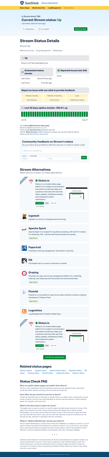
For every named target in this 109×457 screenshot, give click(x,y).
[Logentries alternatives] (24, 311)
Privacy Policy (60, 454)
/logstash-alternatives (30, 213)
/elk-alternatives (28, 257)
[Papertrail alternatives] (24, 248)
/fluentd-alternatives (30, 289)
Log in (24, 156)
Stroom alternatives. (41, 134)
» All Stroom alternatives (54, 357)
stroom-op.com (41, 128)
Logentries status (63, 373)
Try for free (39, 203)
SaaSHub (52, 454)
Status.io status (26, 370)
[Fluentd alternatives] (24, 292)
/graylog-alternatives (30, 270)
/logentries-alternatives (31, 308)
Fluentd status (47, 373)
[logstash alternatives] (24, 216)
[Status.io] (31, 181)
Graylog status (33, 373)
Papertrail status (75, 370)
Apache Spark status (58, 370)
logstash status (41, 370)
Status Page (43, 454)
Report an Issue (80, 29)
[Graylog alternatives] (24, 273)
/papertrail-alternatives (31, 245)
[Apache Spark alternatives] (24, 229)
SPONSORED (23, 180)
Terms (67, 454)
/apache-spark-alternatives (32, 226)
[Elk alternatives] (24, 260)
